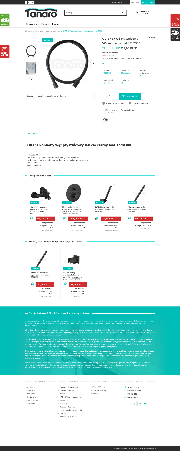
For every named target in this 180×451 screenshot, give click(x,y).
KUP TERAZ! (132, 97)
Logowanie (30, 387)
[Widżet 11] (5, 19)
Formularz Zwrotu (67, 390)
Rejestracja (30, 390)
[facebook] (26, 2)
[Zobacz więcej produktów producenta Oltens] (151, 37)
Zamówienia (31, 397)
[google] (29, 2)
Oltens (123, 83)
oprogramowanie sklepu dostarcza (139, 448)
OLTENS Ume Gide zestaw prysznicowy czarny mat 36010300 (105, 209)
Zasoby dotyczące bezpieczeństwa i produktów (46, 96)
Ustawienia (30, 393)
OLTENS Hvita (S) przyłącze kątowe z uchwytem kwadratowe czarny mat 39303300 (72, 276)
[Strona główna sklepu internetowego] (41, 12)
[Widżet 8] (175, 20)
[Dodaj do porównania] (50, 202)
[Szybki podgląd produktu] (50, 196)
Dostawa (63, 403)
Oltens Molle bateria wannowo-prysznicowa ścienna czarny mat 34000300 (38, 210)
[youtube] (32, 2)
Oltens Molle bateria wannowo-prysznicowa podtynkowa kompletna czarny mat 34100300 (72, 210)
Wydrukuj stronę (130, 110)
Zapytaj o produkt (112, 111)
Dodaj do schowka (140, 103)
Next (31, 78)
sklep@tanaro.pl (99, 390)
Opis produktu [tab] (33, 134)
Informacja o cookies (120, 448)
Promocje (46, 24)
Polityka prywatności (68, 416)
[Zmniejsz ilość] (104, 96)
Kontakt (56, 24)
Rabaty (62, 393)
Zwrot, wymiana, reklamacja (71, 410)
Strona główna (32, 24)
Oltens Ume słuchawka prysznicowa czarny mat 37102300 (136, 209)
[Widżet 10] (5, 51)
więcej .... (96, 393)
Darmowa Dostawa (67, 407)
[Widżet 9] (175, 34)
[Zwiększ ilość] (115, 96)
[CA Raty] (110, 120)
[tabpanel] (90, 153)
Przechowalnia (32, 400)
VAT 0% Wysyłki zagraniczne (71, 397)
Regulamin (30, 403)
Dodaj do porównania (115, 103)
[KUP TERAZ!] (30, 220)
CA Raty (63, 413)
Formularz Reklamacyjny (69, 387)
